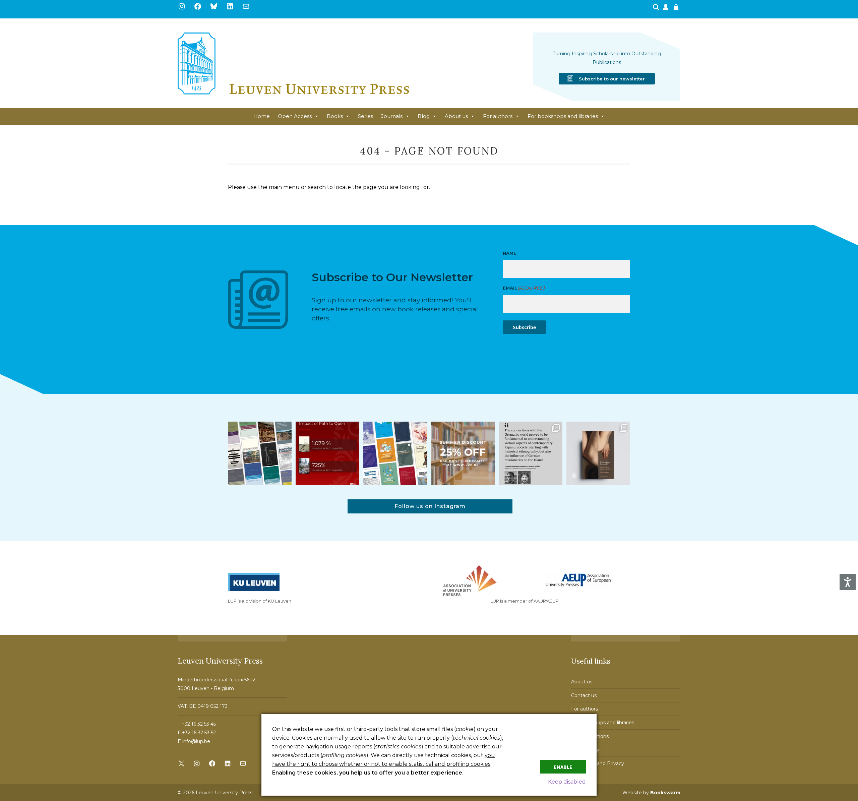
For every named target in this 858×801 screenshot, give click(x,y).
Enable (563, 766)
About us (456, 116)
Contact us (584, 695)
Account (666, 9)
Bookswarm (665, 793)
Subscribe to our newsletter (612, 78)
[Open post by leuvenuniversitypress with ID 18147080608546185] (395, 453)
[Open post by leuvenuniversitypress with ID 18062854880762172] (260, 453)
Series (365, 116)
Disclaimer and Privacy (597, 763)
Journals (392, 116)
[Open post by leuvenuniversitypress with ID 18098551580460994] (463, 453)
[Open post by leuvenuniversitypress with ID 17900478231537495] (598, 453)
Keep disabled (567, 782)
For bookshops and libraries (563, 116)
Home (261, 116)
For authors (497, 116)
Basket (677, 9)
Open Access (295, 116)
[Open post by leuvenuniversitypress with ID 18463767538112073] (327, 453)
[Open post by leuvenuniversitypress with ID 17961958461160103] (530, 453)
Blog (424, 116)
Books (335, 116)
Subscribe (524, 327)
